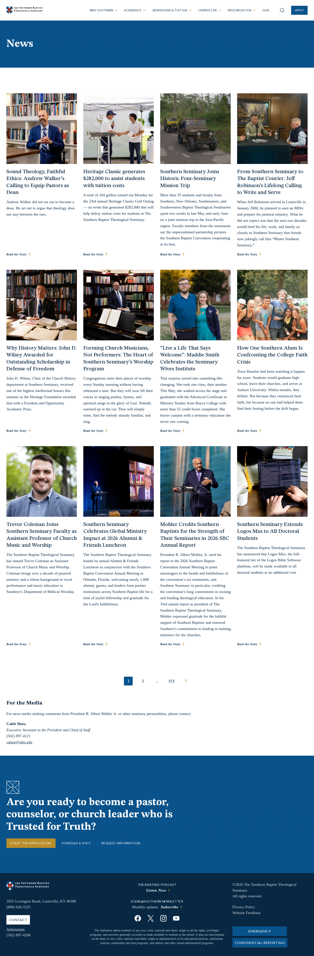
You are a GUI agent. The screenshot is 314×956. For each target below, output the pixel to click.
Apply (299, 10)
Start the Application (30, 843)
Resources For (239, 10)
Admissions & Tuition (170, 10)
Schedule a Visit (76, 843)
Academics (133, 10)
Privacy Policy (243, 907)
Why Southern (101, 10)
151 (171, 681)
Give (266, 10)
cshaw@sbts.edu (19, 742)
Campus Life (207, 10)
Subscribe (169, 907)
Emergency (259, 931)
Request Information (120, 843)
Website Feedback (246, 913)
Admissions (15, 929)
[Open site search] (282, 10)
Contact (18, 920)
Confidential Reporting (260, 943)
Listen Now (156, 890)
